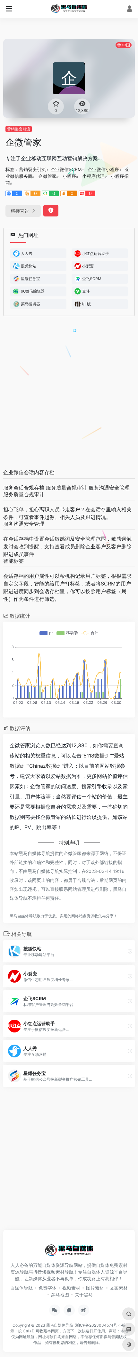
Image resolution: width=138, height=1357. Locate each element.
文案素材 (119, 1287)
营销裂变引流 (18, 129)
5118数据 (94, 755)
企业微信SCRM (66, 169)
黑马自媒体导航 (59, 1325)
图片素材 (95, 1287)
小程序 (69, 176)
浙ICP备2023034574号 (96, 1325)
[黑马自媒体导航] (69, 8)
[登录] (129, 9)
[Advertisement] (69, 393)
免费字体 (47, 1287)
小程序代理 (93, 176)
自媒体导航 (21, 1287)
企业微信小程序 (103, 169)
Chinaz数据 (42, 766)
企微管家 (47, 176)
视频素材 (71, 1287)
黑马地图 (60, 1294)
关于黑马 (84, 1294)
